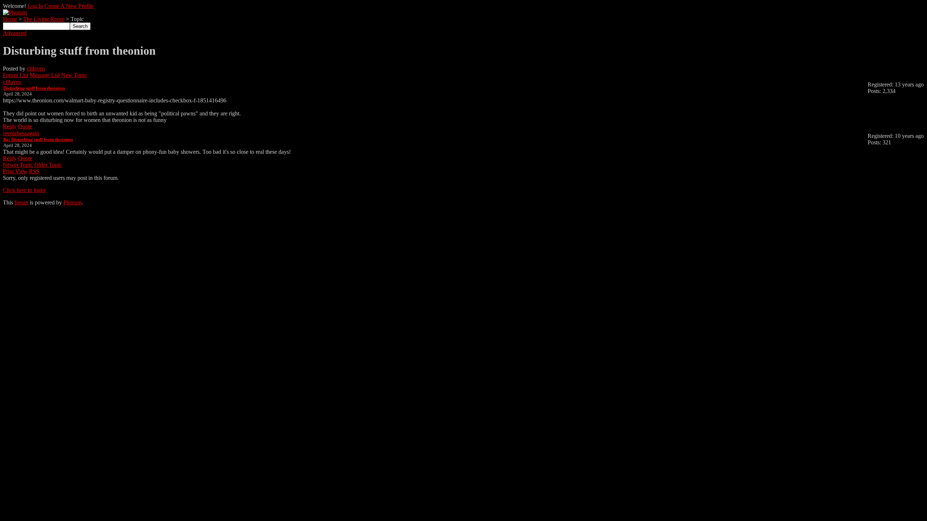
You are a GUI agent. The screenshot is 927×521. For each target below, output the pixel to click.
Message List (45, 75)
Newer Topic (18, 165)
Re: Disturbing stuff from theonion (38, 139)
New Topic (74, 75)
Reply (10, 126)
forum (21, 202)
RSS (34, 171)
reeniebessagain (21, 133)
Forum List (15, 75)
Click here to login (24, 190)
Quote (25, 126)
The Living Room (43, 19)
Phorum (72, 202)
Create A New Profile (69, 6)
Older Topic (48, 165)
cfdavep (36, 68)
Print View (15, 171)
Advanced (14, 33)
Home (10, 19)
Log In (35, 6)
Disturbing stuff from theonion (34, 88)
